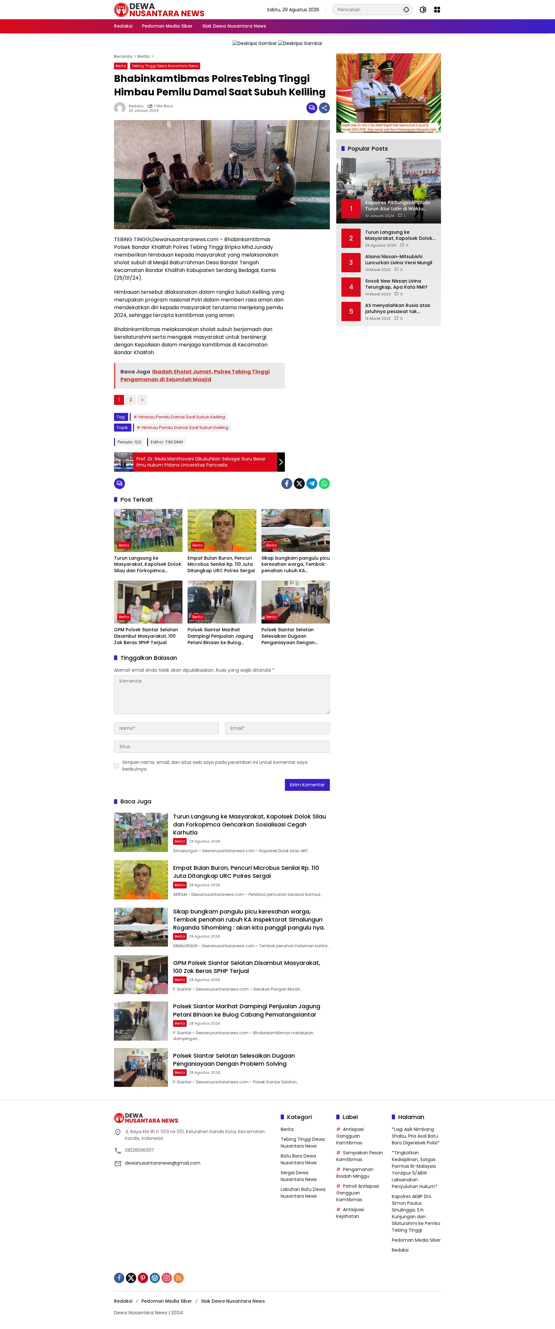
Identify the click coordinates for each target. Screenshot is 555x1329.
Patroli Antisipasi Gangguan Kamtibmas (357, 1193)
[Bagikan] (324, 107)
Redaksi (136, 106)
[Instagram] (167, 1278)
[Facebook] (286, 483)
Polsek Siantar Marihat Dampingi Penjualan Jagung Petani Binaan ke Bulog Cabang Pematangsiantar (220, 636)
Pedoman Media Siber (416, 1240)
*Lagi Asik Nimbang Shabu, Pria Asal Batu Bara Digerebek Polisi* (416, 1136)
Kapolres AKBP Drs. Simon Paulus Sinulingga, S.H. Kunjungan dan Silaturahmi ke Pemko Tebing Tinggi (416, 1213)
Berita (121, 65)
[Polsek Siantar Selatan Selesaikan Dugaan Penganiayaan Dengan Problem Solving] (295, 602)
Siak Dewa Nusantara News (233, 1301)
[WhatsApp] (324, 483)
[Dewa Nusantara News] (162, 9)
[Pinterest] (143, 1278)
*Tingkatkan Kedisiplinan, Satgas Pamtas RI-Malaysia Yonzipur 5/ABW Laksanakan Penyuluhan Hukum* (414, 1170)
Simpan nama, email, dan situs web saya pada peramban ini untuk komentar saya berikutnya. (214, 765)
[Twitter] (299, 483)
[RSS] (178, 1278)
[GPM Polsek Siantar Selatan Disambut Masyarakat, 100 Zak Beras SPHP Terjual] (148, 602)
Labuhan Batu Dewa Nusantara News (303, 1192)
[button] (406, 9)
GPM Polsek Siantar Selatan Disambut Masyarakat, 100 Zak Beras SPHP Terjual (146, 636)
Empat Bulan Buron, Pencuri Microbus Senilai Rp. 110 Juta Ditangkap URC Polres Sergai (221, 564)
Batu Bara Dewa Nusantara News (299, 1159)
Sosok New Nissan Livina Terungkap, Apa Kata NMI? (396, 284)
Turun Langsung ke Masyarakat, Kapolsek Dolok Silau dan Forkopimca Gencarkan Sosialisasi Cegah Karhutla (147, 564)
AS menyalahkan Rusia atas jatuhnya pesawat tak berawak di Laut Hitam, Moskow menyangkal (397, 308)
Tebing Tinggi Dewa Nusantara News (165, 65)
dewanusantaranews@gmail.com (162, 1163)
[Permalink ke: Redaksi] (121, 108)
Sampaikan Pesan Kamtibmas (359, 1156)
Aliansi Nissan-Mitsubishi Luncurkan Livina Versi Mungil (398, 259)
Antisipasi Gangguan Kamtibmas (350, 1136)
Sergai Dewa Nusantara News (299, 1176)
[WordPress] (155, 1278)
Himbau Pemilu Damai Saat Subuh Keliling (181, 417)
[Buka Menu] (437, 9)
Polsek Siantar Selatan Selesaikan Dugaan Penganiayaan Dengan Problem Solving (288, 636)
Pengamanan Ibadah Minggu (355, 1172)
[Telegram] (311, 483)
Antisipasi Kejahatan (350, 1213)
